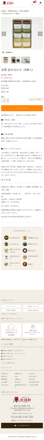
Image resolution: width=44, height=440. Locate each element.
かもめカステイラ (15, 257)
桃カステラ (32, 250)
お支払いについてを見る (8, 314)
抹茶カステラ (32, 244)
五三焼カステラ (15, 237)
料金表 (24, 339)
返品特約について (7, 115)
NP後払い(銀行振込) (33, 310)
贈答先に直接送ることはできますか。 (13, 350)
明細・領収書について (9, 359)
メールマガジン (4, 384)
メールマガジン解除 (33, 384)
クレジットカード (11, 306)
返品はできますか (8, 356)
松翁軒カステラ (33, 237)
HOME (3, 11)
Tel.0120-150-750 (22, 416)
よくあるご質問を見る (7, 363)
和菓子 (30, 264)
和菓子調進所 (24, 11)
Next (40, 34)
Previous (4, 34)
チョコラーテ (14, 244)
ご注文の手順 (32, 379)
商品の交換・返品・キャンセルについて (14, 353)
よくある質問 (4, 381)
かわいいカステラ (15, 264)
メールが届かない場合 (34, 381)
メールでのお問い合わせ (22, 425)
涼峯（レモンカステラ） (15, 250)
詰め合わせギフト (33, 257)
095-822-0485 (26, 420)
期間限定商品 (12, 11)
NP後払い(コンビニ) (33, 306)
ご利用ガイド (18, 379)
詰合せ (16, 376)
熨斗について (18, 381)
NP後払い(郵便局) (11, 310)
